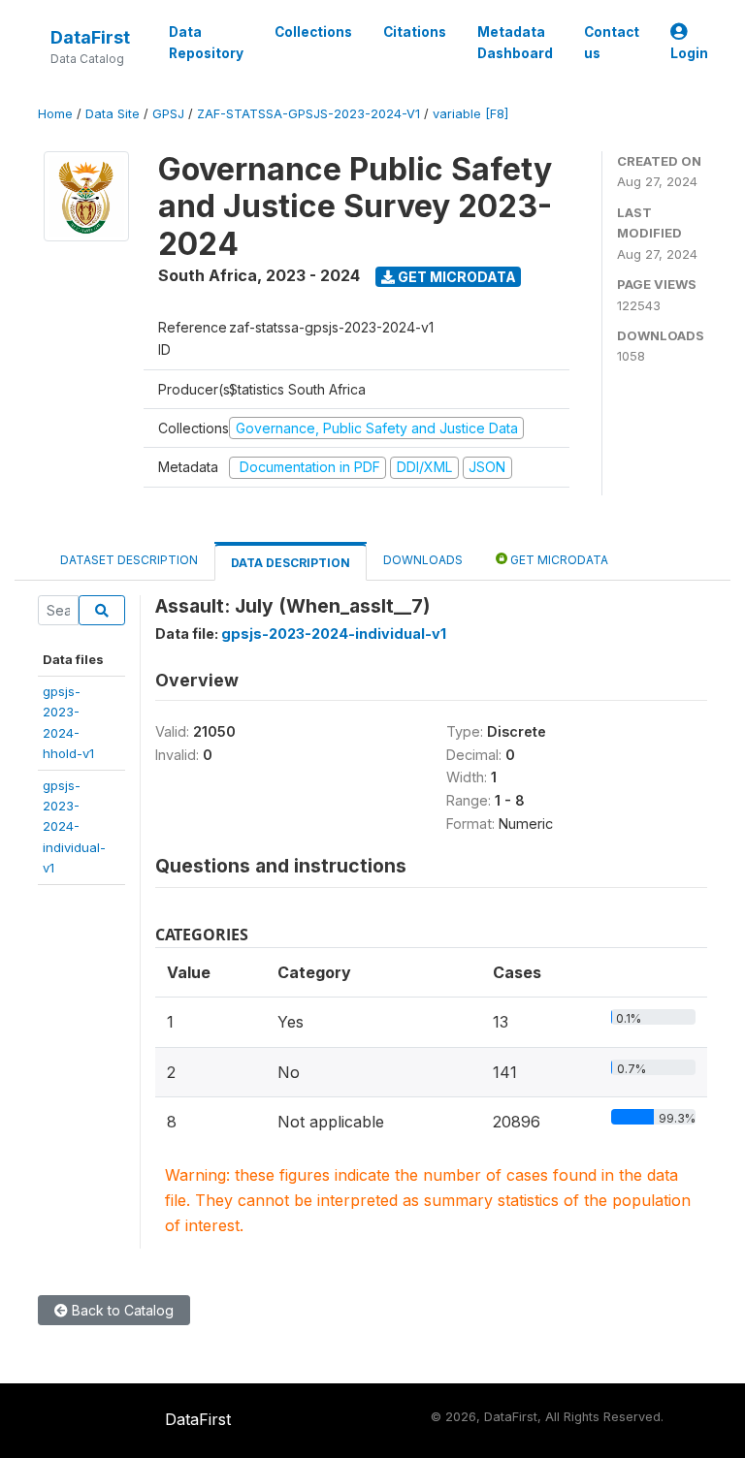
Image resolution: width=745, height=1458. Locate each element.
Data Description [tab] (290, 562)
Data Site (112, 114)
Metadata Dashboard (515, 42)
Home (55, 114)
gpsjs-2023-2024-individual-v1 (74, 826)
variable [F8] (470, 114)
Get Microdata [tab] (557, 560)
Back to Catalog (121, 1310)
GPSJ (168, 114)
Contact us (611, 42)
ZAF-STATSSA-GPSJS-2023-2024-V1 (308, 114)
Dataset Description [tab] (129, 560)
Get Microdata (455, 277)
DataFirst (90, 37)
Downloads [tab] (423, 560)
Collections (313, 32)
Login (689, 53)
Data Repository (206, 42)
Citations (414, 32)
